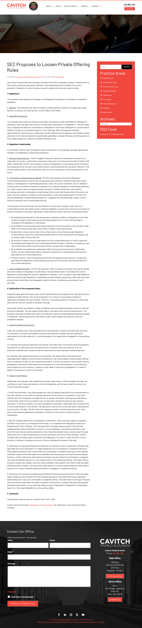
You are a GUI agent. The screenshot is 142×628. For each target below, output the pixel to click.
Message (11, 563)
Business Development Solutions (84, 622)
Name (10, 540)
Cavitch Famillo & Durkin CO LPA (30, 77)
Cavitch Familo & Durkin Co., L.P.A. (66, 619)
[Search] (101, 6)
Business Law (108, 78)
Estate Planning (109, 91)
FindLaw (102, 622)
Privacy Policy (67, 622)
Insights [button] (84, 6)
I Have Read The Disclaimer (23, 597)
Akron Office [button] (115, 600)
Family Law (107, 95)
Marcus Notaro (48, 505)
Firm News (60, 77)
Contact (95, 6)
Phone (52, 540)
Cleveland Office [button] (115, 576)
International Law (110, 104)
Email (10, 552)
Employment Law (110, 82)
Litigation (106, 108)
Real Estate (107, 112)
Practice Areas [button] (70, 6)
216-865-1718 (129, 4)
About (48, 6)
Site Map (49, 622)
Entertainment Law (110, 86)
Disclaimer (12, 591)
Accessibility (57, 622)
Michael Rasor (34, 505)
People (59, 6)
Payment (129, 9)
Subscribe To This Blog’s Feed (111, 134)
